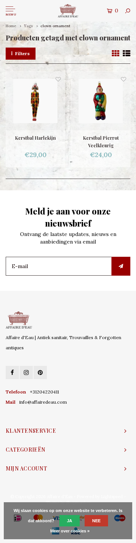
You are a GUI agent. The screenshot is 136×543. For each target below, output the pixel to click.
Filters (22, 53)
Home (11, 25)
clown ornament (55, 25)
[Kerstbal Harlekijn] (35, 101)
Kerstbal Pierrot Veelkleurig (101, 141)
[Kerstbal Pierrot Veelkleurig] (100, 101)
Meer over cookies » (70, 531)
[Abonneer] (120, 266)
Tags (28, 25)
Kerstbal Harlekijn (35, 138)
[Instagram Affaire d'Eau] (26, 372)
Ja (69, 520)
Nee (96, 520)
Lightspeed (112, 496)
